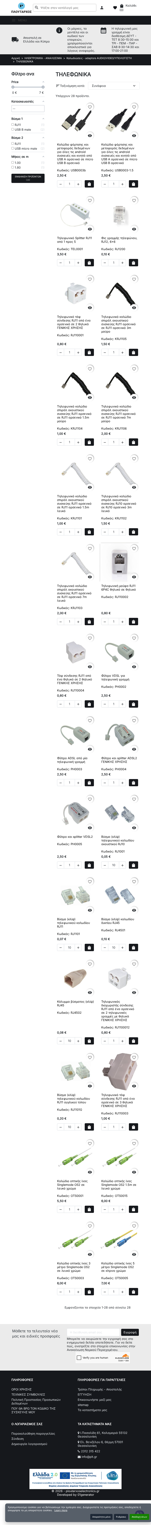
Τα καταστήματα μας (92, 1410)
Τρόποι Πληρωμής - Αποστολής (100, 1389)
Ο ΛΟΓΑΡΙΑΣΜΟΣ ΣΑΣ (27, 1424)
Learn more (60, 1510)
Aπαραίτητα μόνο (101, 1516)
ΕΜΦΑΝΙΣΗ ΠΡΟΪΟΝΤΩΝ (28, 178)
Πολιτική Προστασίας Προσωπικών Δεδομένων (36, 1401)
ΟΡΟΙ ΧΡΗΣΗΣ (21, 1389)
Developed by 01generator (75, 1494)
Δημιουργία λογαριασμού (29, 1444)
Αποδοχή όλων (139, 1516)
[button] (102, 7)
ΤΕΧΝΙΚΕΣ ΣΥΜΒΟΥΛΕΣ (28, 1394)
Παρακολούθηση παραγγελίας (33, 1433)
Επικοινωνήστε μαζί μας (94, 1400)
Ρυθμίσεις (121, 1516)
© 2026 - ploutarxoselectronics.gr (75, 1491)
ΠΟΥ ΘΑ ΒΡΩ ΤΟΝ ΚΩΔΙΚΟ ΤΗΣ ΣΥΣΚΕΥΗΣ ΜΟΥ (33, 1410)
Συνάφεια (114, 86)
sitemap (83, 1405)
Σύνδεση (17, 1439)
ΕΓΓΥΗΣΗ (84, 1394)
